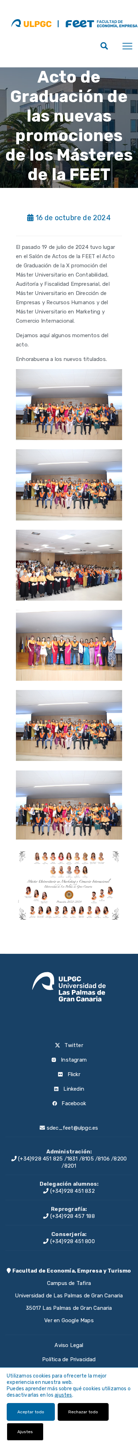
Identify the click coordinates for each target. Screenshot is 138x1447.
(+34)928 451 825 (40, 1159)
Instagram (73, 1060)
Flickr (73, 1074)
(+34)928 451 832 (71, 1191)
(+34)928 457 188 (71, 1216)
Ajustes (25, 1431)
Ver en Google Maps (69, 1320)
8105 (88, 1159)
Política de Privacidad (69, 1359)
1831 (72, 1159)
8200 (120, 1159)
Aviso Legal (68, 1345)
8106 (104, 1159)
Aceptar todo (30, 1411)
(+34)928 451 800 (71, 1241)
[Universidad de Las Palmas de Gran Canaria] (31, 23)
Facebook (73, 1103)
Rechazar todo (83, 1411)
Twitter (73, 1045)
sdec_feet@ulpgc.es (72, 1128)
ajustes (63, 1395)
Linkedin (73, 1089)
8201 (70, 1166)
